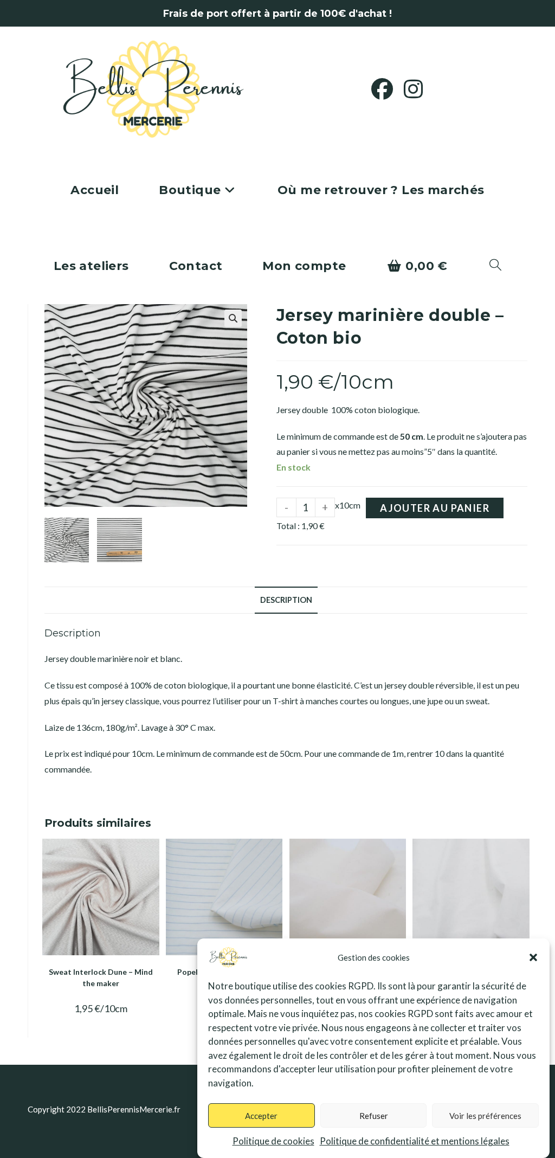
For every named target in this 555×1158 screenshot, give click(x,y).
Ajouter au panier (434, 508)
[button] (533, 957)
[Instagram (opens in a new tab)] (419, 89)
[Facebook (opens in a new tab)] (387, 89)
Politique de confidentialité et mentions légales (414, 1141)
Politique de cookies (273, 1141)
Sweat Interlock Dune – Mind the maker (101, 977)
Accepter (261, 1116)
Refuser (373, 1116)
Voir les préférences (485, 1116)
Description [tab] (286, 599)
